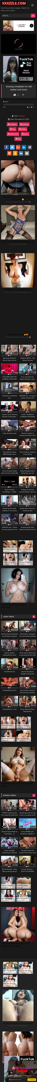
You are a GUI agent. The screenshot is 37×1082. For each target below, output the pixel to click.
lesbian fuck (14, 134)
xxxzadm (21, 116)
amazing (25, 124)
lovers (26, 134)
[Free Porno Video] (15, 3)
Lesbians (13, 124)
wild (19, 139)
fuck (13, 129)
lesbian (23, 129)
